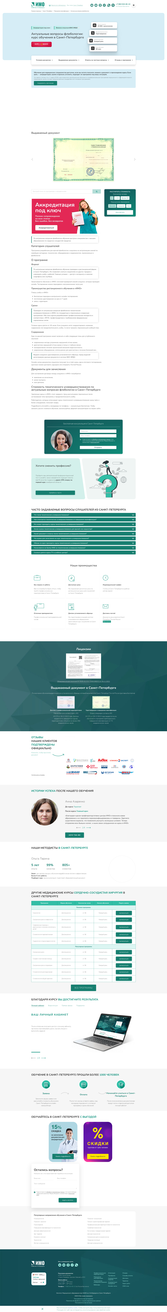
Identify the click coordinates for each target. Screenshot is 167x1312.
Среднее (121, 206)
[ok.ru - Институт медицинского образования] (100, 5)
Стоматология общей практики (42, 979)
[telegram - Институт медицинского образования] (104, 5)
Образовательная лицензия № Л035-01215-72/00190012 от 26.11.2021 (83, 681)
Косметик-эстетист (40, 1237)
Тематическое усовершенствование (100, 1281)
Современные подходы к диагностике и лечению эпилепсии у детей (44, 927)
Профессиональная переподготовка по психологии (103, 1225)
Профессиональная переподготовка (100, 1273)
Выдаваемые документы (68, 60)
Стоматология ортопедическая (42, 972)
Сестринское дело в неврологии (43, 920)
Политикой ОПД (94, 442)
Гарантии (125, 1281)
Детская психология (93, 1234)
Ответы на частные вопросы (96, 60)
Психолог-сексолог (40, 1222)
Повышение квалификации (98, 1277)
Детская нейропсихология (42, 1231)
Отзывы (125, 1273)
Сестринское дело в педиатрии (42, 965)
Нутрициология (39, 1218)
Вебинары (97, 1284)
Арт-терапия (38, 1234)
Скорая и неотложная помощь (42, 959)
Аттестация (111, 1273)
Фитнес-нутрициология (41, 1243)
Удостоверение (101, 34)
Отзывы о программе (123, 60)
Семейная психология (94, 1228)
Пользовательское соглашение (83, 1299)
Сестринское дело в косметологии (98, 1237)
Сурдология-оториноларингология (44, 941)
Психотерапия (38, 1225)
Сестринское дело (38, 952)
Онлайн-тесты (112, 1286)
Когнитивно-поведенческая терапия (98, 1231)
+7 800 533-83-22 (123, 4)
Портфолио (111, 1275)
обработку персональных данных (101, 439)
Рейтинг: (35, 1282)
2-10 (117, 198)
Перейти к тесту (55, 493)
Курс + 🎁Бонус (41, 44)
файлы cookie (72, 1308)
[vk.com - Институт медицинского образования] (92, 5)
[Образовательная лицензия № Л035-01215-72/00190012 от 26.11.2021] (83, 666)
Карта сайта (126, 1283)
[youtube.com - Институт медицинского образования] (96, 5)
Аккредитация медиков (112, 1279)
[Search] (96, 191)
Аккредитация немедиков (112, 1283)
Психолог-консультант (94, 1218)
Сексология (36, 913)
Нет (128, 206)
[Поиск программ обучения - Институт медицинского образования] (113, 5)
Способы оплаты (128, 1275)
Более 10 (125, 198)
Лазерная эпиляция (93, 1240)
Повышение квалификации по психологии (47, 1228)
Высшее (112, 206)
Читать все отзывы (38, 775)
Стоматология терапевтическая (43, 934)
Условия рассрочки (43, 60)
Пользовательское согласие (83, 1303)
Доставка (125, 1278)
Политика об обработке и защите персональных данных (83, 1301)
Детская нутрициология (94, 1243)
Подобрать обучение (45, 83)
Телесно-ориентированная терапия (98, 1222)
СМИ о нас (126, 1286)
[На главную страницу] (37, 5)
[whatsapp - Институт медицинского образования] (109, 5)
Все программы (83, 987)
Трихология (37, 1240)
